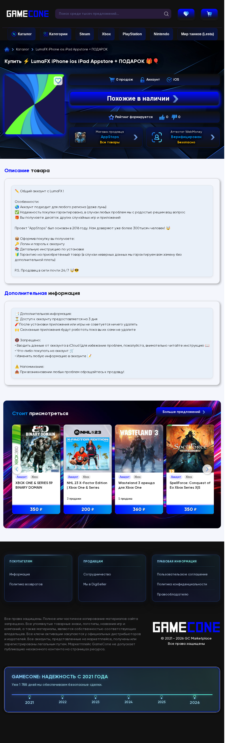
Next (207, 469)
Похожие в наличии (138, 98)
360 (139, 509)
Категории (58, 34)
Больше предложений (182, 412)
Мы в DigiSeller (94, 584)
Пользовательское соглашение (182, 574)
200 (87, 509)
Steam (84, 34)
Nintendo (161, 34)
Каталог (25, 34)
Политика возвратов (26, 584)
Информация (19, 574)
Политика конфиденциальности (182, 584)
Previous (17, 469)
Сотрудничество (97, 574)
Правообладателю (172, 594)
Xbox (106, 34)
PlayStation (132, 34)
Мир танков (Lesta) (197, 34)
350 (36, 509)
